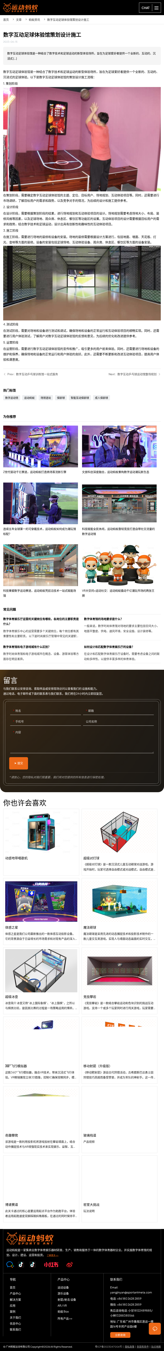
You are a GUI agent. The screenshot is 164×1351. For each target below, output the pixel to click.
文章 (19, 19)
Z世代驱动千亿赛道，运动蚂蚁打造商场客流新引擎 (42, 450)
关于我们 (15, 1317)
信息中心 (15, 1323)
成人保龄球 (101, 397)
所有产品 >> (65, 1318)
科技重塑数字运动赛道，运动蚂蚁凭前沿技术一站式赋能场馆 (42, 571)
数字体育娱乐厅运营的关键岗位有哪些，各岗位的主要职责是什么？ (41, 628)
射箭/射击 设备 (67, 1299)
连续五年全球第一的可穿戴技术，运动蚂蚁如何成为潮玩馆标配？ (42, 509)
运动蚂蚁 (29, 397)
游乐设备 (63, 1293)
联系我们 (15, 1329)
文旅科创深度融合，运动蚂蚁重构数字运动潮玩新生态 (121, 450)
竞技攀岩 (119, 981)
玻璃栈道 (119, 1119)
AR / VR (62, 1305)
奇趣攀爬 (41, 1119)
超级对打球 (119, 842)
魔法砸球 (119, 911)
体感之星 (41, 911)
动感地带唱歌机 (41, 842)
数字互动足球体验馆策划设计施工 (68, 19)
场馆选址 (46, 397)
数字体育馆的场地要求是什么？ (122, 628)
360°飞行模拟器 (41, 1050)
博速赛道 (41, 1189)
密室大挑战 (119, 1189)
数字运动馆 (11, 397)
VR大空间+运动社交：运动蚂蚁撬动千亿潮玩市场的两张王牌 (121, 571)
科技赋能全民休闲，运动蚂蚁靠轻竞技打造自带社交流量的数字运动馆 (121, 509)
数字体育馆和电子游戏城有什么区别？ (41, 653)
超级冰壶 (41, 981)
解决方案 (15, 1299)
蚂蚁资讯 (34, 19)
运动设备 (63, 1287)
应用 (12, 1305)
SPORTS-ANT (20, 8)
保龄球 (61, 397)
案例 (12, 1311)
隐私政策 (129, 1346)
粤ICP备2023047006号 (108, 1346)
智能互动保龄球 (80, 397)
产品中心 (15, 1293)
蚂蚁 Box (63, 1311)
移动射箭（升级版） (119, 1050)
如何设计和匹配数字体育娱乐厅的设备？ (122, 653)
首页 (6, 19)
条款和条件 (143, 1346)
